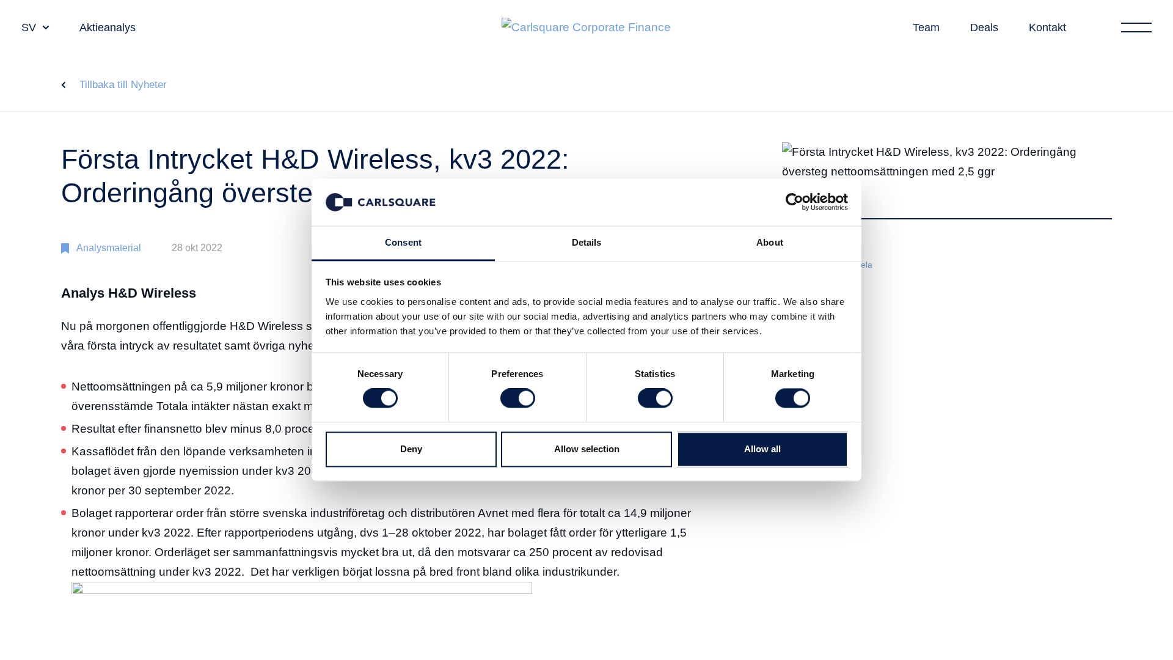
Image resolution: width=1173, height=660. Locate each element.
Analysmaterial (108, 248)
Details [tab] (587, 242)
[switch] (517, 398)
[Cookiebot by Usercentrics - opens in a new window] (794, 202)
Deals (984, 27)
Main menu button (1136, 27)
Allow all (762, 449)
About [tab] (769, 242)
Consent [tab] (403, 242)
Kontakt (1047, 27)
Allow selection (586, 449)
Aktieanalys (107, 27)
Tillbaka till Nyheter (123, 84)
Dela (863, 265)
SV (28, 27)
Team (926, 27)
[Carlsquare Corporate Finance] (586, 28)
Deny (411, 449)
